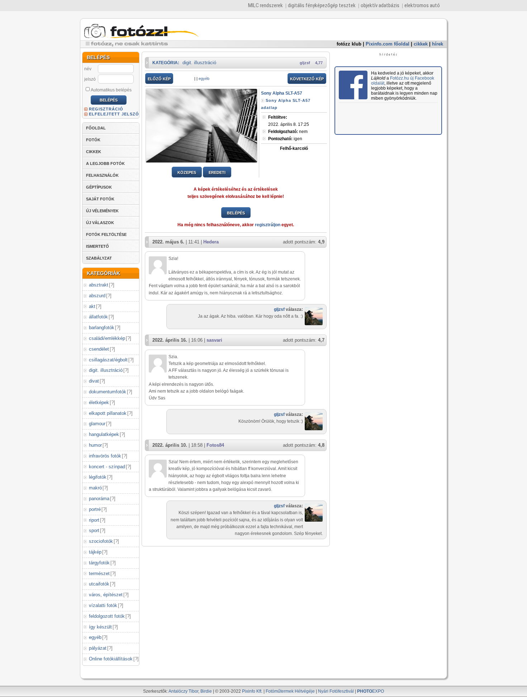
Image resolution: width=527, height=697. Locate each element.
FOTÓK (93, 140)
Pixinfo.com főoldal (387, 44)
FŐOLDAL (96, 128)
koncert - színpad (107, 466)
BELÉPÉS (236, 213)
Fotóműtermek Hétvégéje (290, 691)
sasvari (214, 340)
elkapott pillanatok (108, 413)
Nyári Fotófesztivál (336, 691)
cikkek (421, 44)
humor (95, 445)
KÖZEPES (186, 172)
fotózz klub (349, 44)
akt (92, 306)
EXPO (370, 691)
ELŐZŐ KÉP (159, 79)
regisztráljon (267, 224)
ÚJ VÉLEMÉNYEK (102, 211)
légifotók (97, 477)
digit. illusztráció (106, 370)
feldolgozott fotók (107, 616)
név (87, 68)
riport (94, 520)
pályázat (97, 648)
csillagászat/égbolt (108, 359)
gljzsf (305, 63)
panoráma (99, 498)
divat (94, 381)
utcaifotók (99, 584)
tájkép (95, 552)
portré (95, 509)
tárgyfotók (99, 562)
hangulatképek (104, 434)
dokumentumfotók (107, 391)
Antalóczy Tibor (183, 691)
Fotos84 (215, 445)
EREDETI (217, 172)
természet (99, 573)
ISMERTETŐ (97, 246)
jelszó (90, 79)
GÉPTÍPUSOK (99, 187)
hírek (437, 44)
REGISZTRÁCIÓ (106, 109)
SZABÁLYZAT (99, 258)
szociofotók (101, 541)
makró (95, 487)
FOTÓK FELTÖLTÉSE (106, 234)
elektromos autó (422, 5)
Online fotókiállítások (111, 659)
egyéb (95, 637)
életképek (99, 402)
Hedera (211, 242)
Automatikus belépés (111, 90)
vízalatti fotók (103, 605)
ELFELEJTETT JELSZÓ (114, 114)
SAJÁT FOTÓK (100, 199)
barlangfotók (101, 327)
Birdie (206, 691)
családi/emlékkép (107, 338)
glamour (97, 423)
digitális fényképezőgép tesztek (322, 5)
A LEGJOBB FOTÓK (105, 163)
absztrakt (98, 285)
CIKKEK (93, 152)
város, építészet (106, 594)
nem (288, 131)
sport (94, 530)
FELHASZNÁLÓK (102, 175)
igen (285, 138)
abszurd (97, 295)
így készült (100, 627)
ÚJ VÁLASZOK (100, 223)
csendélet (99, 349)
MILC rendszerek (265, 5)
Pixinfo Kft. (252, 691)
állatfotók (98, 316)
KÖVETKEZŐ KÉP (307, 79)
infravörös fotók (105, 456)
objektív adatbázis (380, 5)
